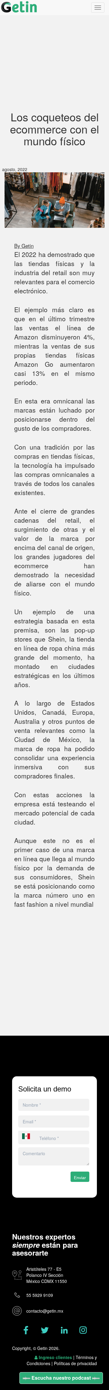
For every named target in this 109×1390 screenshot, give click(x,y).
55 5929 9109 (39, 1295)
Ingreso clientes (55, 1357)
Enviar (80, 1177)
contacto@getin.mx (44, 1311)
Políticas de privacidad (75, 1363)
